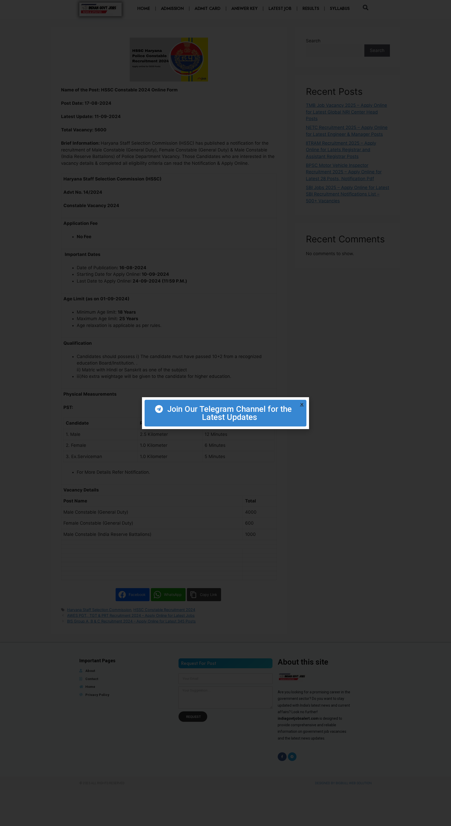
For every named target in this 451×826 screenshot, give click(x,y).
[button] (302, 404)
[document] (225, 413)
